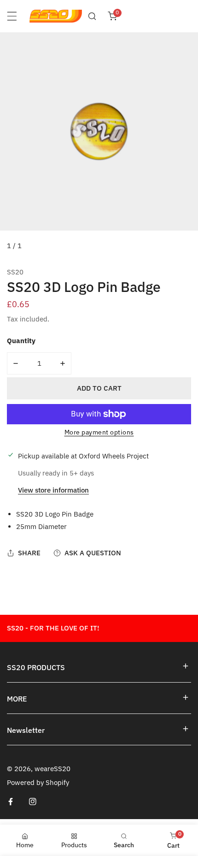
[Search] (92, 16)
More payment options (99, 432)
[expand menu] (12, 16)
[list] (99, 145)
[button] (112, 16)
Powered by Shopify (38, 782)
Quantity (21, 340)
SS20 (15, 272)
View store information (53, 490)
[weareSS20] (55, 16)
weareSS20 (52, 768)
